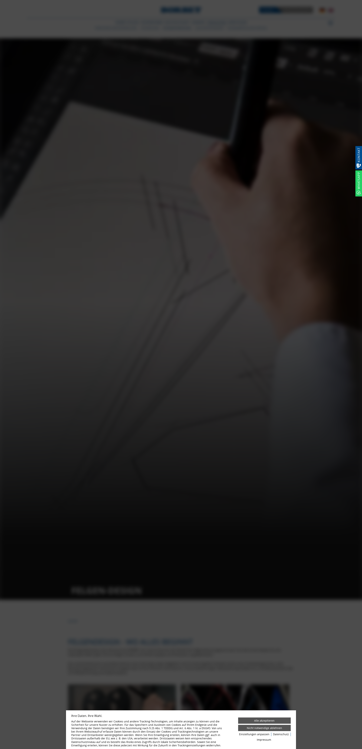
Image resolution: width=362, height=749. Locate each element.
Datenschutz (281, 734)
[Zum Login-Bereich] (1, 1)
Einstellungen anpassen (254, 734)
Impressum (264, 739)
